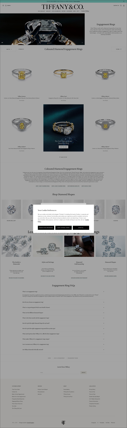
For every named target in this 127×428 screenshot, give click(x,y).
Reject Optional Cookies (63, 227)
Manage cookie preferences (46, 227)
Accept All (81, 227)
